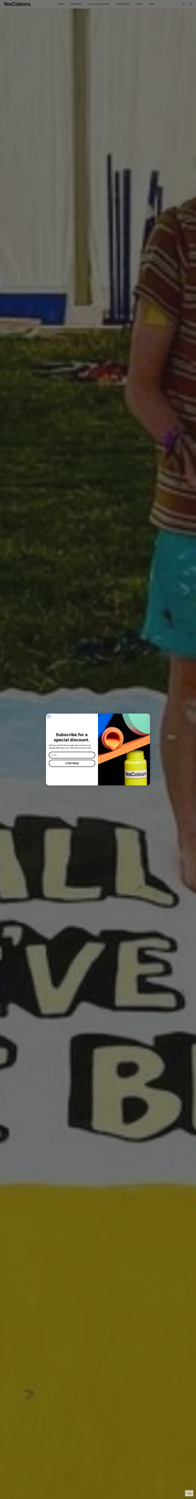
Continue (72, 763)
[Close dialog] (49, 716)
